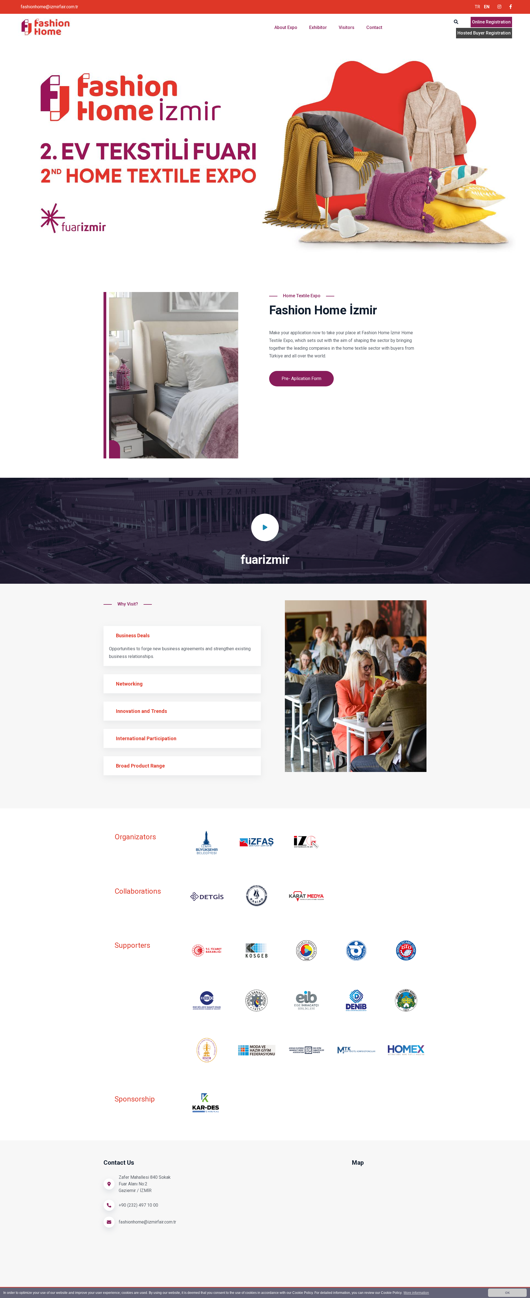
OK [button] (507, 1292)
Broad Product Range (140, 766)
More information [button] (416, 1293)
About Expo (286, 27)
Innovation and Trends (141, 711)
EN (486, 6)
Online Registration (491, 22)
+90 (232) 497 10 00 (138, 1205)
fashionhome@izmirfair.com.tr (49, 6)
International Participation (146, 738)
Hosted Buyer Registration (484, 33)
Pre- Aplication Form (301, 378)
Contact (374, 27)
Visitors (347, 27)
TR (477, 6)
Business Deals (133, 635)
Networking (129, 684)
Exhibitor (318, 27)
